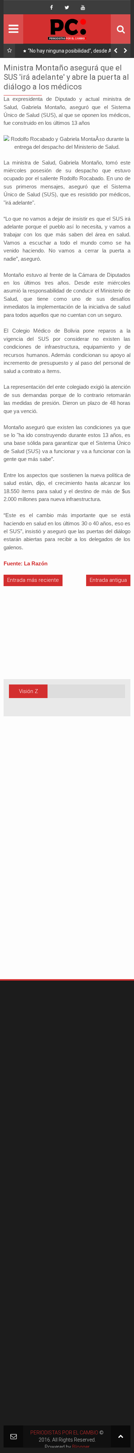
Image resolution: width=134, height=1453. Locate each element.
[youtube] (83, 7)
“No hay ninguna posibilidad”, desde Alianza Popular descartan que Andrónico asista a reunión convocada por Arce (76, 52)
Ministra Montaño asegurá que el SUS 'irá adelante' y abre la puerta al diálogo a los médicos (66, 77)
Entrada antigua (108, 580)
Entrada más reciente (33, 580)
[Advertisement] (25, 859)
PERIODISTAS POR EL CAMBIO (64, 1432)
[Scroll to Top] (120, 1436)
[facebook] (51, 7)
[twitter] (67, 7)
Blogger (81, 1447)
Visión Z (28, 691)
